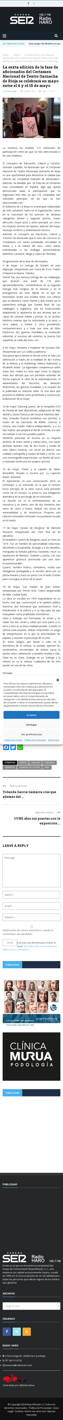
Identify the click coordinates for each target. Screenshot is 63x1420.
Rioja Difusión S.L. (35, 1404)
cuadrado (49, 762)
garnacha (10, 767)
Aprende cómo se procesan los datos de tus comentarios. (30, 948)
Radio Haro (11, 91)
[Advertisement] (31, 1133)
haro (47, 767)
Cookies (19, 1411)
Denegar (31, 724)
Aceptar (32, 715)
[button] (57, 680)
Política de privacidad (35, 739)
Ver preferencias (31, 734)
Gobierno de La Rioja (29, 767)
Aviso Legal (53, 739)
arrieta (23, 762)
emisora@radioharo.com (18, 1365)
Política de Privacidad (40, 1407)
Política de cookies (13, 739)
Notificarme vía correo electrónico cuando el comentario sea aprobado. (28, 932)
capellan (35, 762)
